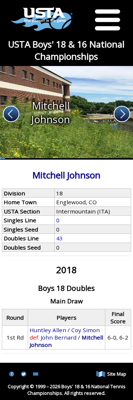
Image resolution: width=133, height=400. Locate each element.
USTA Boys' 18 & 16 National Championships (66, 50)
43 (59, 238)
